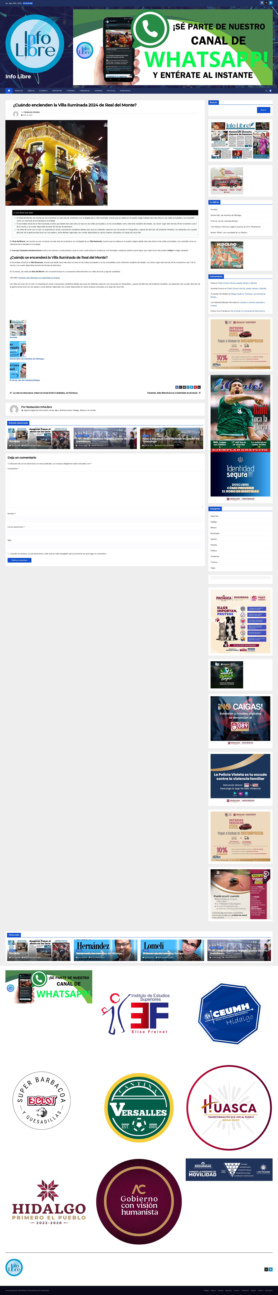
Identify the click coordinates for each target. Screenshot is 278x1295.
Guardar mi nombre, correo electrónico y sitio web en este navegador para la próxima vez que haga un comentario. (58, 554)
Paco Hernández (98, 957)
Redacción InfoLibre (32, 112)
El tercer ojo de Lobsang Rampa (25, 380)
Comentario (13, 469)
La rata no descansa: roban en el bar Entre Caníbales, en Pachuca (45, 393)
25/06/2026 (216, 957)
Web (9, 540)
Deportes (57, 91)
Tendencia (85, 91)
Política (111, 91)
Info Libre (18, 76)
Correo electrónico (16, 527)
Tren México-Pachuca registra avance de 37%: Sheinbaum (105, 440)
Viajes (213, 568)
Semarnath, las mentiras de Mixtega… (27, 359)
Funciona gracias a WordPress (16, 1290)
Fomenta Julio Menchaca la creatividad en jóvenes (39, 278)
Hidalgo (19, 91)
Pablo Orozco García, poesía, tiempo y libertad (237, 283)
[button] (266, 91)
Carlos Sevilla (97, 445)
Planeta (43, 91)
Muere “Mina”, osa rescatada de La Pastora (229, 232)
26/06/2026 (82, 957)
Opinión (98, 91)
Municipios (125, 91)
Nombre (12, 514)
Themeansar (45, 1290)
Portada (13, 337)
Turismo (71, 91)
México (31, 91)
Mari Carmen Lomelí (166, 957)
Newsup (35, 1290)
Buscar (213, 102)
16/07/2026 (15, 957)
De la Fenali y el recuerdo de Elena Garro (248, 311)
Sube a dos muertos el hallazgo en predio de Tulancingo (170, 440)
